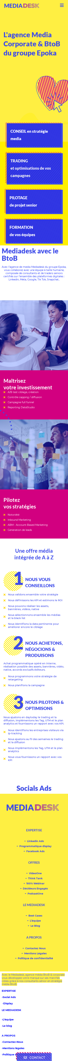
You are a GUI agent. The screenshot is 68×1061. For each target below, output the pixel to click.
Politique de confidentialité (35, 958)
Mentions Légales (35, 953)
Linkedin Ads (35, 841)
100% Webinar (35, 883)
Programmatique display (35, 846)
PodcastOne (35, 893)
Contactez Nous (35, 948)
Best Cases (35, 915)
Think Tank (35, 878)
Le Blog (35, 925)
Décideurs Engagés (35, 888)
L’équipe (35, 920)
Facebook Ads (35, 851)
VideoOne (35, 873)
